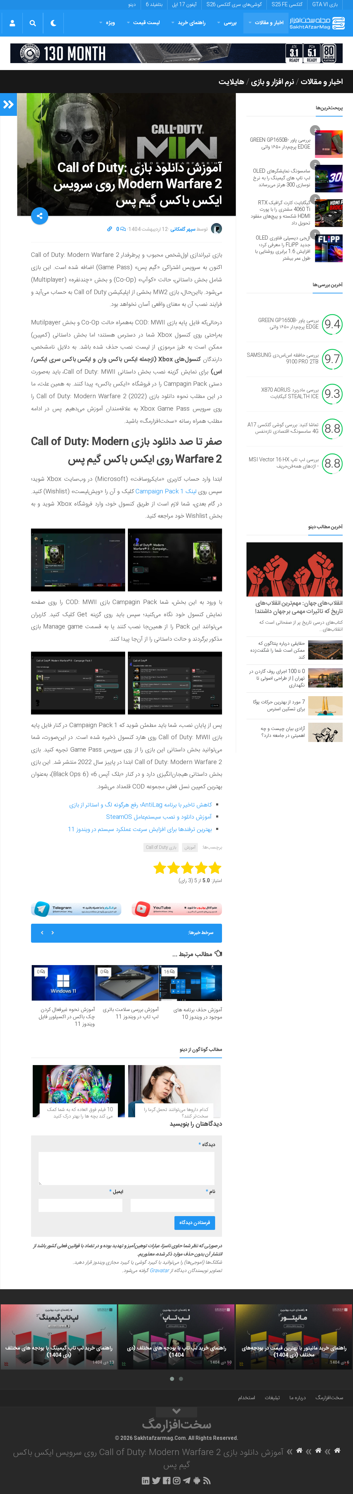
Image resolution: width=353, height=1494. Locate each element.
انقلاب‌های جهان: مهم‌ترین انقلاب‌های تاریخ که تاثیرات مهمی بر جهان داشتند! (299, 607)
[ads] (176, 53)
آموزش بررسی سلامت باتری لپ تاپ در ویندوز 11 (131, 1013)
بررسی (230, 23)
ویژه (110, 23)
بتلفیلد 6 (154, 5)
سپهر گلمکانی (182, 229)
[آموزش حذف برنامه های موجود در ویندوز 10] (190, 983)
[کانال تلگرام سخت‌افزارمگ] (186, 1480)
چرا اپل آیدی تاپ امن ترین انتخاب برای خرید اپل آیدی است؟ (121, 933)
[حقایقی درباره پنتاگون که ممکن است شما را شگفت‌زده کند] (325, 650)
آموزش (189, 847)
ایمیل (116, 1192)
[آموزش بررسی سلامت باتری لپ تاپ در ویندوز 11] (126, 983)
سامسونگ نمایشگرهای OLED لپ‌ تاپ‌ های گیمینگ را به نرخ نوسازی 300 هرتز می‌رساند (281, 178)
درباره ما (298, 1398)
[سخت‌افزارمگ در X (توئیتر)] (156, 1480)
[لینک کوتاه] (109, 229)
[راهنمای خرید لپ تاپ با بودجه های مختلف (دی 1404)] (176, 1337)
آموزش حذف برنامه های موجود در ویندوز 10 (197, 1014)
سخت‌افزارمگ (329, 1398)
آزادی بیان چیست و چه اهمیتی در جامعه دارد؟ (283, 732)
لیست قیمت (146, 23)
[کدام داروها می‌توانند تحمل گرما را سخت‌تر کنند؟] (174, 1091)
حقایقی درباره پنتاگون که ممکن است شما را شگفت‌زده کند (277, 651)
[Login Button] (12, 23)
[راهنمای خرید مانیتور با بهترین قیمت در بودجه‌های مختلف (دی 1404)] (294, 1337)
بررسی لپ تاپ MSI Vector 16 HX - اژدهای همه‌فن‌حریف (284, 463)
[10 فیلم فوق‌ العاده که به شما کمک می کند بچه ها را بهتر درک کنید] (79, 1091)
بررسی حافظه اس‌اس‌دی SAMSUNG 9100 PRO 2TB (283, 359)
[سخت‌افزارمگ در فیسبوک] (166, 1480)
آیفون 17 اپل (184, 5)
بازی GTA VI (324, 5)
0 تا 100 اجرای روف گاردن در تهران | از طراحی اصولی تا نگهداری (277, 679)
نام (210, 1192)
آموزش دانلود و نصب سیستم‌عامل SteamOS (159, 817)
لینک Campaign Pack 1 (165, 492)
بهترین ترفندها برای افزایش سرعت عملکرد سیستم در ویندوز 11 (140, 829)
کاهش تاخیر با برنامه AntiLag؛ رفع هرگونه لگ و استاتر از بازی (140, 805)
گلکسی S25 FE (287, 5)
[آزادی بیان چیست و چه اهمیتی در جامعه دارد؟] (325, 732)
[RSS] (207, 1480)
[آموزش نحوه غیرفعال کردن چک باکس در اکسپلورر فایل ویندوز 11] (63, 983)
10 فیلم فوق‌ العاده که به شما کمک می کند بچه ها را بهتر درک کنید (80, 1113)
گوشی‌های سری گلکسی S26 (234, 5)
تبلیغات (272, 1398)
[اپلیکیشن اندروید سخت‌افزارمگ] (196, 1480)
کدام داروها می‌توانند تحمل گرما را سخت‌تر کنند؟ (176, 1113)
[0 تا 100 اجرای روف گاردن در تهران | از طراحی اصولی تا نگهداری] (325, 678)
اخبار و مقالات (269, 23)
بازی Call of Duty (161, 847)
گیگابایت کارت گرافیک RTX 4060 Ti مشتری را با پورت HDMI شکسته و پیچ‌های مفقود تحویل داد (280, 213)
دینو (132, 5)
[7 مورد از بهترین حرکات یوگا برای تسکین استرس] (325, 705)
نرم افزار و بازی (272, 82)
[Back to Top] (176, 1412)
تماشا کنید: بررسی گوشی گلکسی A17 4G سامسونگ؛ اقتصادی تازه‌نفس (283, 428)
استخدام (246, 1398)
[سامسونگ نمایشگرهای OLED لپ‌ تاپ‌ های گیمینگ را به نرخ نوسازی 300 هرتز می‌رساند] (329, 178)
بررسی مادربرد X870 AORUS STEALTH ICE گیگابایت (290, 393)
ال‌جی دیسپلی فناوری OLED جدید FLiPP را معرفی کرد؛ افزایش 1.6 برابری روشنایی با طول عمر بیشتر (282, 248)
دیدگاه (207, 1145)
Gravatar (159, 1271)
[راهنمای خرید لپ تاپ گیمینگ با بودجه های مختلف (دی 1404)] (59, 1337)
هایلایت (231, 82)
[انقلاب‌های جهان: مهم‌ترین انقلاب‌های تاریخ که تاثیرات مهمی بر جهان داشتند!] (294, 569)
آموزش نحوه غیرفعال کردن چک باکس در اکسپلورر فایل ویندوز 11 (67, 1017)
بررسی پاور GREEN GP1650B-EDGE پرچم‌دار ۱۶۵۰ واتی (280, 143)
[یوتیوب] (177, 909)
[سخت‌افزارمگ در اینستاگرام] (176, 1480)
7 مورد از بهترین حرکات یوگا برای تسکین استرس (279, 705)
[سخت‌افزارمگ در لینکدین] (145, 1480)
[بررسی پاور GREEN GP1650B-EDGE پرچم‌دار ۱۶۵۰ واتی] (329, 144)
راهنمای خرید (191, 23)
